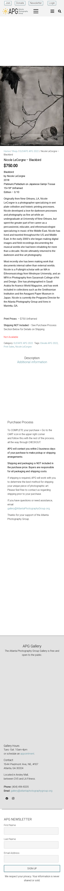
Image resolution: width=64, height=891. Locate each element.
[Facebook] (7, 798)
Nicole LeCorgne (23, 346)
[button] (35, 11)
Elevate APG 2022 (49, 343)
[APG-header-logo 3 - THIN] (15, 11)
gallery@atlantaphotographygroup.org (31, 790)
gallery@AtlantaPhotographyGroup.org (28, 508)
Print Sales (9, 346)
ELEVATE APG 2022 (29, 151)
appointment (27, 753)
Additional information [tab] (32, 362)
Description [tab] (32, 358)
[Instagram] (13, 798)
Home (7, 151)
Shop (14, 151)
